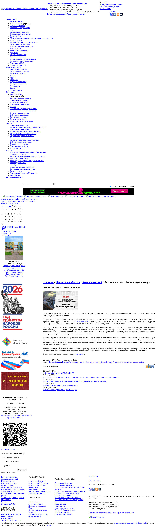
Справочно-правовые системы (22, 136)
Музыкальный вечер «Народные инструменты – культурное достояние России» (74, 381)
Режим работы (105, 9)
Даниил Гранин (55, 362)
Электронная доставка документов (23, 109)
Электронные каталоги (19, 125)
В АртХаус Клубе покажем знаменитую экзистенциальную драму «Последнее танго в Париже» (81, 377)
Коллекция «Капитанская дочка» (23, 169)
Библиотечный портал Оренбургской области (66, 14)
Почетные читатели (18, 57)
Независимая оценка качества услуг (24, 42)
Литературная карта (62, 512)
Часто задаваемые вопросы (20, 98)
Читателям (10, 92)
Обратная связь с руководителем (23, 59)
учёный (7, 466)
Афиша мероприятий (18, 69)
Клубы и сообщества (18, 82)
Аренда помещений (18, 65)
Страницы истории (17, 26)
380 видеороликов (80, 322)
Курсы (12, 78)
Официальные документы (20, 34)
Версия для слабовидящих (112, 5)
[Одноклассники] (118, 15)
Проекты (9, 150)
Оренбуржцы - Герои (18, 165)
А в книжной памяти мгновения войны (128, 362)
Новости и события (13, 67)
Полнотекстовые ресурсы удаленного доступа (28, 127)
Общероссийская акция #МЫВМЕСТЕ (58, 373)
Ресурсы (9, 123)
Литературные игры (18, 163)
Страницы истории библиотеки (22, 167)
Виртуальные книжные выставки (23, 134)
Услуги (13, 107)
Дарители (14, 53)
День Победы (106, 362)
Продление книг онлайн (19, 113)
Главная (48, 282)
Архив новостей (92, 282)
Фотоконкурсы (16, 90)
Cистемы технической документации (24, 140)
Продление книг (56, 196)
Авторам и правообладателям (21, 61)
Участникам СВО (17, 63)
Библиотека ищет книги (19, 115)
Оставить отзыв (34, 516)
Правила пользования (18, 102)
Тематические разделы (19, 146)
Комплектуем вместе (18, 119)
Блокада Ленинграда (70, 362)
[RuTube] (121, 15)
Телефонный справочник (20, 44)
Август (8, 206)
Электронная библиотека (20, 105)
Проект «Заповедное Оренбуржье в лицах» (60, 390)
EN (105, 2)
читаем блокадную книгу (90, 362)
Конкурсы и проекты (18, 84)
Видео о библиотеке (18, 55)
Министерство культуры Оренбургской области (67, 3)
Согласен (49, 525)
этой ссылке (79, 354)
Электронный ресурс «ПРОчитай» (23, 173)
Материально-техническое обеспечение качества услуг (31, 38)
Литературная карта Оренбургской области (27, 161)
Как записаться (16, 94)
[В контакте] (114, 15)
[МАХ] (111, 15)
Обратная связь (95, 480)
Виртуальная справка (18, 117)
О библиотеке (11, 19)
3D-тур (113, 11)
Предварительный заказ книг (21, 121)
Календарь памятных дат (20, 159)
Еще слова (22, 470)
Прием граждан (16, 40)
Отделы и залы (16, 30)
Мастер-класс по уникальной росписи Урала (60, 385)
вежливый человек (11, 462)
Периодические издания (19, 144)
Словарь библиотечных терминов (23, 111)
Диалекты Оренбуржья (10, 449)
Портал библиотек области (65, 510)
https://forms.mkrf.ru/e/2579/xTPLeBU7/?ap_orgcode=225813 (16, 417)
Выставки (14, 80)
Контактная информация (109, 7)
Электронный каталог (18, 100)
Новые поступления (18, 138)
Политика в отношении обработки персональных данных (111, 513)
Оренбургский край (18, 154)
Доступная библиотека (19, 51)
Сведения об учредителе (19, 32)
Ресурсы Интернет (17, 148)
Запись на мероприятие (19, 71)
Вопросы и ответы (35, 504)
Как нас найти (15, 48)
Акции (13, 75)
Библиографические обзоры (21, 142)
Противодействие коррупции (21, 46)
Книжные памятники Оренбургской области (27, 156)
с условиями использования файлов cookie (130, 523)
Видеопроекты (16, 171)
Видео (12, 88)
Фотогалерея (15, 86)
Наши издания (60, 504)
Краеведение (60, 506)
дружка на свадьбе (11, 457)
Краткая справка (16, 21)
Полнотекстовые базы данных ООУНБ (25, 132)
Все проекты (15, 175)
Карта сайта (93, 476)
